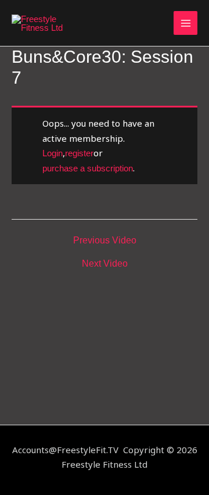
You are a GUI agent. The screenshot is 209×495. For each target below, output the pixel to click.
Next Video (105, 263)
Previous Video (104, 240)
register (79, 153)
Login (52, 153)
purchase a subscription (87, 168)
